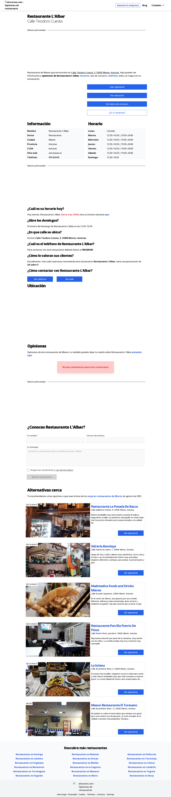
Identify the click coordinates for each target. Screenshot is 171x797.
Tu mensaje (32, 447)
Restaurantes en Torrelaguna (29, 771)
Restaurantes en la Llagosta (85, 767)
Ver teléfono (40, 279)
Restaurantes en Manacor (85, 771)
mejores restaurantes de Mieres (104, 496)
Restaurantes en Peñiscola (142, 754)
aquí (106, 214)
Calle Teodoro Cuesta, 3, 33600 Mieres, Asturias (95, 72)
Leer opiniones (117, 86)
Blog (144, 5)
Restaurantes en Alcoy (142, 775)
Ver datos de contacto (117, 104)
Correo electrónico (95, 435)
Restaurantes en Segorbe (29, 775)
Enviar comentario (42, 477)
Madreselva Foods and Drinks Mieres (112, 588)
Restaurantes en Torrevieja (142, 758)
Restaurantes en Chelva (142, 762)
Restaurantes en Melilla (85, 762)
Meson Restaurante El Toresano (114, 705)
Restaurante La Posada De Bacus (114, 506)
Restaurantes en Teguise (141, 771)
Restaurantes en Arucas (85, 758)
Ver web (69, 279)
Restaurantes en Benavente (29, 767)
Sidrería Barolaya (103, 546)
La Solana (98, 665)
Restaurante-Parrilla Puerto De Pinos (113, 627)
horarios (84, 75)
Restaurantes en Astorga (29, 754)
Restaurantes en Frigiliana (29, 762)
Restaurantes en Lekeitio (29, 758)
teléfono (113, 75)
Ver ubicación (117, 95)
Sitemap (110, 794)
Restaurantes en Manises (85, 754)
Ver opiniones (131, 533)
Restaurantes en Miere (85, 775)
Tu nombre (32, 435)
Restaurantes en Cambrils (142, 767)
